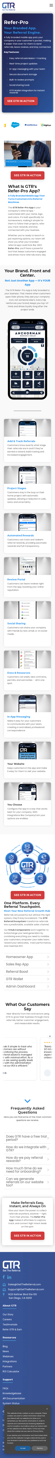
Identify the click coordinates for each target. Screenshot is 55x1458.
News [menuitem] (6, 1351)
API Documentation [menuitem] (14, 1398)
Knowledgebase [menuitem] (12, 1393)
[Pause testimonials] (50, 1036)
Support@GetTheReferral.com (25, 1289)
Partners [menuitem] (7, 1366)
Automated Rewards (20, 535)
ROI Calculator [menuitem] (11, 1371)
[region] (27, 1059)
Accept (22, 1448)
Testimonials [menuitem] (10, 1324)
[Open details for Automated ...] (27, 522)
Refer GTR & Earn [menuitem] (12, 1329)
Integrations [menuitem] (10, 1361)
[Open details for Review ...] (27, 566)
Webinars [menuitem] (8, 1356)
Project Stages (16, 488)
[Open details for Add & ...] (27, 428)
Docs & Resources (18, 672)
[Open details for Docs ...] (27, 659)
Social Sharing (16, 623)
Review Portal (16, 579)
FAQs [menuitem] (5, 1388)
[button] (51, 5)
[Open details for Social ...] (27, 610)
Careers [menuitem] (7, 1319)
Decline (39, 1448)
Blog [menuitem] (5, 1346)
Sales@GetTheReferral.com (24, 1284)
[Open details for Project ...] (27, 475)
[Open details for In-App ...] (27, 703)
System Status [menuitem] (11, 1403)
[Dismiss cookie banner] (47, 1409)
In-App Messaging (18, 716)
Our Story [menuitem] (8, 1314)
